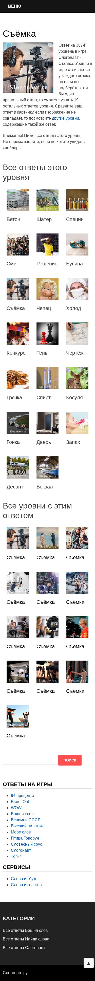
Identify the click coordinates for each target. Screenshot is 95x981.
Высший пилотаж (27, 826)
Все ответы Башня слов (25, 930)
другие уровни (65, 118)
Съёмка (16, 557)
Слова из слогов (26, 885)
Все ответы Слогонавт (24, 948)
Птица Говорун (25, 838)
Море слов (21, 832)
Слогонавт (21, 850)
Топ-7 (16, 856)
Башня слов (22, 814)
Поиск (70, 760)
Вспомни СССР (26, 820)
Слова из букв (24, 879)
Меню (14, 6)
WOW (16, 808)
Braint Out (20, 802)
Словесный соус (26, 844)
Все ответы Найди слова (26, 939)
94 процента (22, 795)
